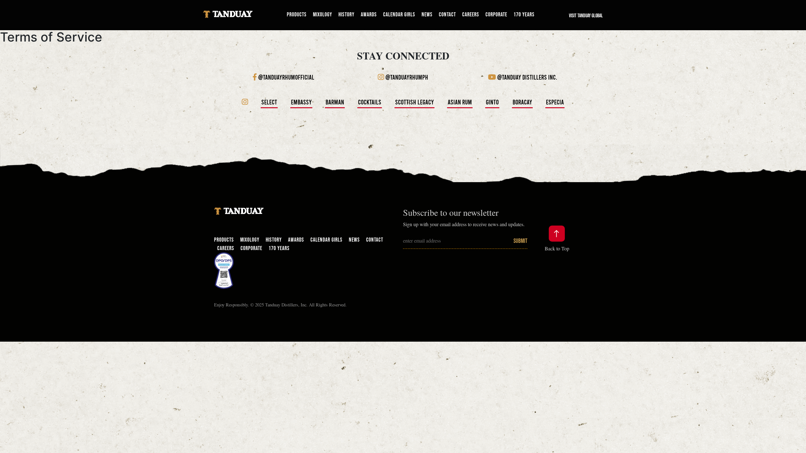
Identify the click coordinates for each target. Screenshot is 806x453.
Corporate (496, 14)
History (346, 14)
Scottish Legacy (414, 102)
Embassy (301, 102)
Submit (520, 240)
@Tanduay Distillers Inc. (526, 77)
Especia (555, 102)
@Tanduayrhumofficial (285, 77)
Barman (335, 102)
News (427, 14)
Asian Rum (460, 102)
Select (269, 102)
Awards (369, 14)
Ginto (492, 102)
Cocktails (369, 102)
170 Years (524, 14)
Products (297, 14)
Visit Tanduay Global (586, 15)
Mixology (322, 14)
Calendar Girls (399, 14)
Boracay (522, 102)
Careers (470, 14)
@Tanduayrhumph (406, 77)
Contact (447, 14)
